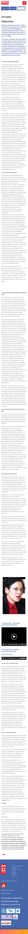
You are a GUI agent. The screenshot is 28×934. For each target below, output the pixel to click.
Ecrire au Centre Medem (17, 866)
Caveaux (13, 870)
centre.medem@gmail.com (14, 908)
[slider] (12, 644)
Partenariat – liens (16, 869)
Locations (14, 872)
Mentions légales (5, 893)
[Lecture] (3, 644)
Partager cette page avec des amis (11, 931)
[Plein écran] (24, 644)
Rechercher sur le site (7, 890)
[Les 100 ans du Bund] (4, 855)
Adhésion (13, 8)
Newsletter (14, 873)
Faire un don (5, 8)
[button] (14, 637)
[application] (14, 636)
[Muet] (22, 644)
